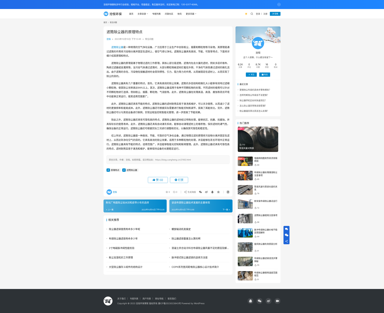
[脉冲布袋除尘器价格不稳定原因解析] (245, 233)
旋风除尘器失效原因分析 (265, 244)
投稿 (276, 14)
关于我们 (121, 298)
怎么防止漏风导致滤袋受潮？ (253, 105)
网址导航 (159, 298)
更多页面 (190, 13)
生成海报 (191, 192)
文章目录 (142, 13)
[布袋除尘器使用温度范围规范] (245, 276)
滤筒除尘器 (117, 47)
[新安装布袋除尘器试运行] (245, 204)
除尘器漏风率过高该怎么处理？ (254, 111)
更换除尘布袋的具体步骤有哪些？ (255, 89)
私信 (266, 74)
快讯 (179, 13)
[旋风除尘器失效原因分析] (245, 247)
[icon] (251, 301)
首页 (131, 13)
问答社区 (169, 13)
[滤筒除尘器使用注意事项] (245, 218)
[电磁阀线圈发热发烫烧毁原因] (245, 161)
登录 (258, 13)
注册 (265, 13)
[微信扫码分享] (200, 192)
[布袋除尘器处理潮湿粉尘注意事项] (245, 175)
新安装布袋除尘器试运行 (265, 201)
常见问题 (149, 39)
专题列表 (156, 13)
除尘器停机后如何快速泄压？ (253, 100)
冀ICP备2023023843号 (169, 303)
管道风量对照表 (246, 148)
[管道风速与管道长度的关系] (245, 190)
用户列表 (146, 298)
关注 (252, 74)
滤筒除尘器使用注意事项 (265, 215)
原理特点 (115, 170)
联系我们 (172, 298)
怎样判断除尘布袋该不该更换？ (254, 95)
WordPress (199, 303)
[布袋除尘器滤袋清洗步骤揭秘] (245, 261)
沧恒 (108, 39)
